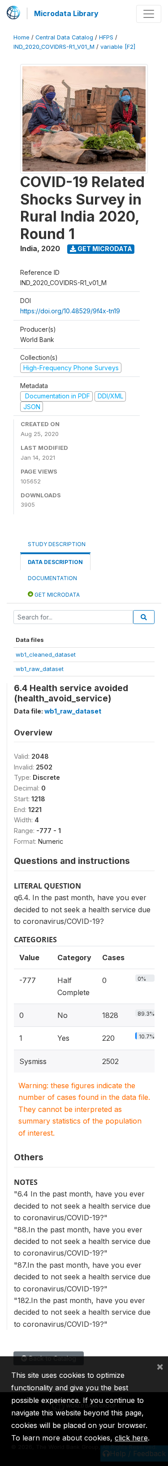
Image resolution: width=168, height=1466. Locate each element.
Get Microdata (104, 248)
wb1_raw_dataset (40, 668)
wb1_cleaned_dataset (46, 654)
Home (21, 37)
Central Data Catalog (64, 37)
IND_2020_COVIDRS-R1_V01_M (54, 46)
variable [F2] (117, 46)
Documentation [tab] (52, 578)
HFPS (106, 37)
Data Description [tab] (55, 562)
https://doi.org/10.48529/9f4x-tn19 (70, 311)
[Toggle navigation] (148, 14)
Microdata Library (66, 13)
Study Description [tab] (57, 544)
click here (131, 1437)
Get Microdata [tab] (56, 594)
